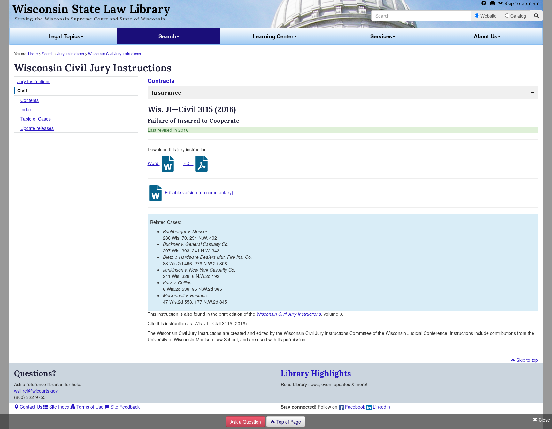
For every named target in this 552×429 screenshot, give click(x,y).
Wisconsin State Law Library (91, 9)
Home (33, 53)
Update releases (37, 128)
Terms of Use (89, 406)
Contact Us (30, 406)
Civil (22, 90)
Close (543, 420)
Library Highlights (316, 373)
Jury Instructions (70, 53)
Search (167, 36)
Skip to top (526, 360)
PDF (188, 163)
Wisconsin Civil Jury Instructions (114, 53)
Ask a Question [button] (245, 421)
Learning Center (273, 36)
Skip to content (521, 3)
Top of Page (288, 421)
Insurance (166, 92)
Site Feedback (124, 406)
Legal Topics (64, 36)
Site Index (58, 406)
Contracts (161, 80)
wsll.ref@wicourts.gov (36, 390)
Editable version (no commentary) (198, 192)
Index (26, 109)
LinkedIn (381, 406)
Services (381, 36)
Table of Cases (35, 118)
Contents (29, 100)
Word (154, 163)
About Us (485, 36)
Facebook (354, 406)
